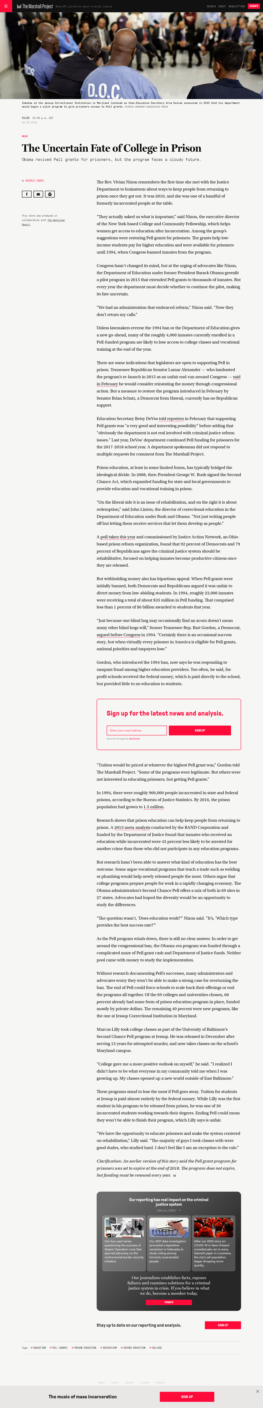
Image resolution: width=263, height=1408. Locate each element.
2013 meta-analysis (132, 827)
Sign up (200, 730)
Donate (254, 6)
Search (211, 6)
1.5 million (153, 806)
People (115, 1382)
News (25, 136)
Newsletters (237, 6)
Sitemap (144, 1382)
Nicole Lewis (35, 180)
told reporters (171, 418)
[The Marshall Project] (34, 6)
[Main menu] (6, 6)
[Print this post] (50, 194)
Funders (160, 1382)
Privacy (129, 1382)
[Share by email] (38, 194)
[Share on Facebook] (27, 194)
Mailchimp (134, 738)
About (222, 6)
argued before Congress (118, 634)
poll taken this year (118, 536)
